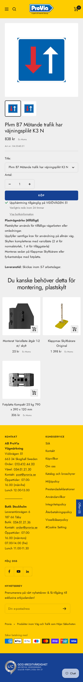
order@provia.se (26, 527)
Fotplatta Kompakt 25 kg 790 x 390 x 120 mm (21, 407)
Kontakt (50, 451)
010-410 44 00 (25, 464)
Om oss (50, 466)
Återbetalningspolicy (59, 512)
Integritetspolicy (56, 504)
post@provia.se (26, 474)
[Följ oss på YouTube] (18, 571)
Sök (48, 443)
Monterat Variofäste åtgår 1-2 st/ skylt (21, 343)
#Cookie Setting (56, 527)
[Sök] (14, 9)
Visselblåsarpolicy (57, 520)
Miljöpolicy (52, 481)
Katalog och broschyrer (60, 474)
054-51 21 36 (22, 522)
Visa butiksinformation (22, 214)
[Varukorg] (76, 9)
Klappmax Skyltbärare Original (61, 343)
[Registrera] (64, 608)
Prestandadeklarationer (60, 489)
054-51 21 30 (22, 469)
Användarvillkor (55, 497)
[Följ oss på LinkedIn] (27, 571)
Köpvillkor (52, 458)
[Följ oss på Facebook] (9, 571)
